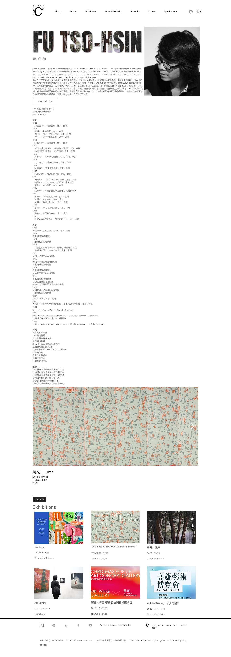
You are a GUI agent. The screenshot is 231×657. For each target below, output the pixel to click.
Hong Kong (39, 614)
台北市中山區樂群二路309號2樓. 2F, (114, 640)
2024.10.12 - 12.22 (99, 553)
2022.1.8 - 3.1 (153, 553)
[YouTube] (90, 625)
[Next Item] (192, 426)
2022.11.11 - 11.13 (156, 609)
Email (70, 640)
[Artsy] (42, 625)
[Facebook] (78, 625)
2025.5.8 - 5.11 (42, 552)
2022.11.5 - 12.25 (99, 608)
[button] (115, 625)
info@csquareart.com (83, 640)
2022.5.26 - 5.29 (42, 608)
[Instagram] (66, 625)
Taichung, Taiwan (99, 558)
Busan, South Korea (44, 558)
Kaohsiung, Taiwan (156, 614)
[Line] (54, 625)
